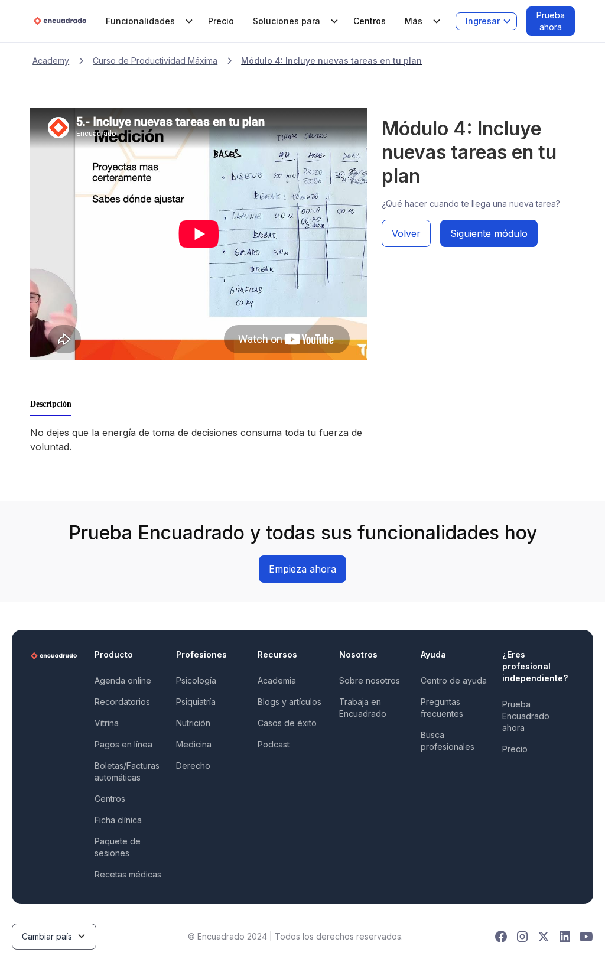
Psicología (196, 680)
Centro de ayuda (454, 680)
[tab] (50, 405)
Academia (277, 680)
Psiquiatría (196, 702)
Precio (221, 21)
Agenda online (123, 680)
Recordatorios (122, 702)
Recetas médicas (128, 874)
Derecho (193, 765)
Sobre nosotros (369, 680)
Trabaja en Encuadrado (362, 708)
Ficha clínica (118, 820)
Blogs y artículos (289, 702)
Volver (406, 233)
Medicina (194, 744)
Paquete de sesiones (118, 847)
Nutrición (193, 723)
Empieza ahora (302, 569)
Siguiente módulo (489, 233)
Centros (369, 21)
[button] (147, 21)
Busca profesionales (447, 741)
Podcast (274, 744)
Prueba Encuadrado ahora (525, 716)
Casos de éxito (287, 723)
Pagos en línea (123, 744)
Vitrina (107, 723)
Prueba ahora (550, 21)
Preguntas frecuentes (442, 708)
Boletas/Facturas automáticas (127, 771)
